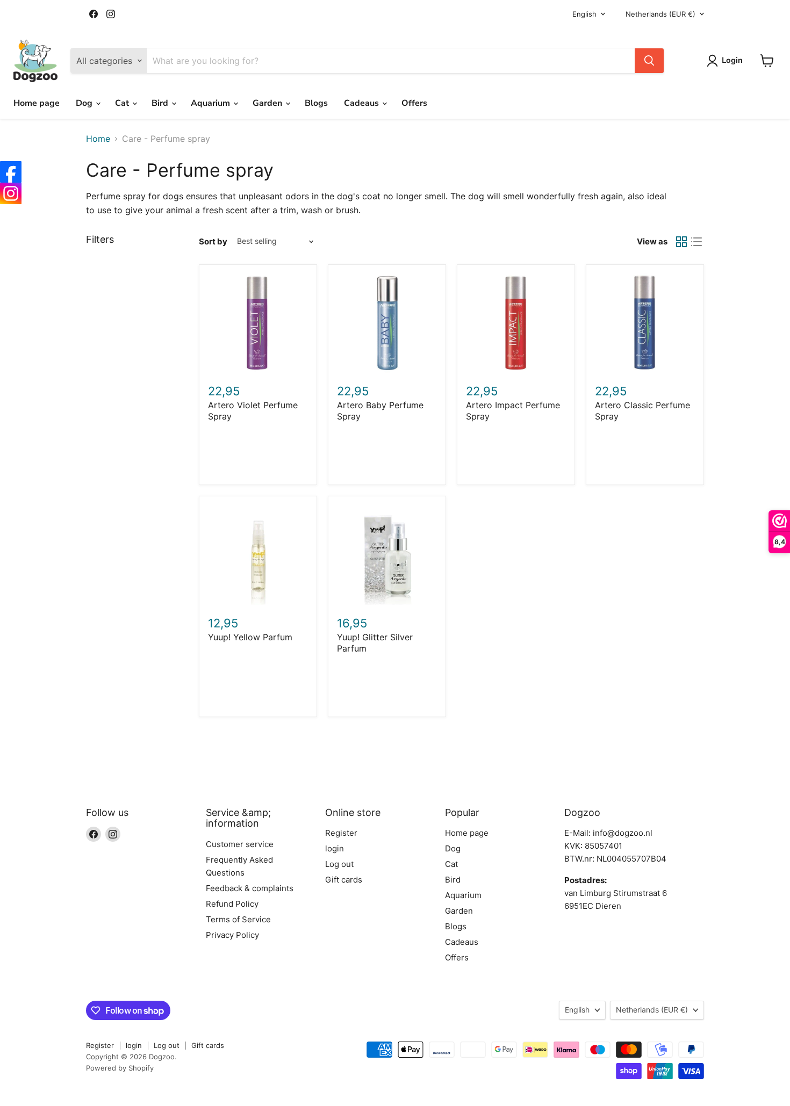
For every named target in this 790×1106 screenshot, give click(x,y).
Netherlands (660, 14)
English (584, 14)
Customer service (240, 844)
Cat (123, 103)
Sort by (213, 241)
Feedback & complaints (249, 888)
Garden (268, 103)
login (334, 848)
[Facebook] (10, 172)
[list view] (696, 241)
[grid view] (681, 241)
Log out (339, 864)
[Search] (649, 60)
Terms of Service (238, 919)
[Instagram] (10, 193)
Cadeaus (362, 103)
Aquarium (211, 103)
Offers (414, 103)
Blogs (316, 103)
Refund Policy (232, 904)
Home (98, 138)
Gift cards (343, 879)
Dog (85, 103)
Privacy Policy (232, 935)
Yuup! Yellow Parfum (250, 637)
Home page (36, 103)
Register (341, 833)
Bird (161, 103)
